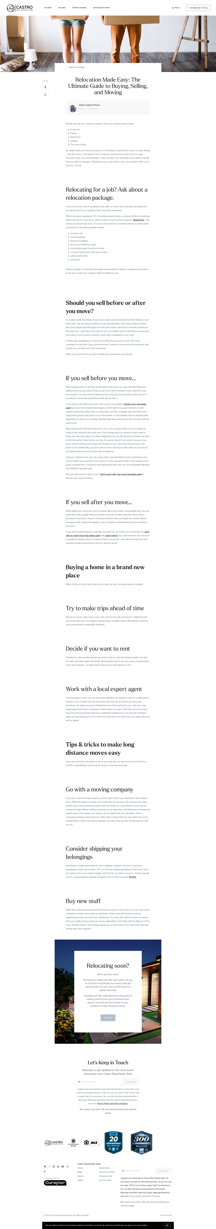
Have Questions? (101, 8)
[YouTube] (63, 1166)
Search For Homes (107, 1172)
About (80, 1168)
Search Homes (79, 8)
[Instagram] (67, 1166)
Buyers (48, 8)
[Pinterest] (58, 1166)
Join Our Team (105, 1180)
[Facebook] (45, 1166)
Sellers (62, 8)
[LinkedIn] (54, 1166)
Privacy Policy (166, 1215)
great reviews (111, 535)
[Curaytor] (55, 1185)
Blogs (80, 1172)
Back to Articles (76, 67)
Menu (177, 8)
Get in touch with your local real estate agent (121, 474)
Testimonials (104, 1168)
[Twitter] (49, 1166)
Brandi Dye (139, 220)
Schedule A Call (105, 1176)
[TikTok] (45, 1171)
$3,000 (132, 877)
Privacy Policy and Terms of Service (112, 1103)
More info (151, 1225)
